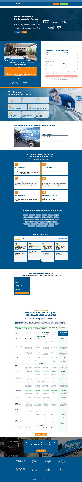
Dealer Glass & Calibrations (20, 460)
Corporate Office (48, 460)
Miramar (26, 221)
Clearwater (50, 215)
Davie (25, 217)
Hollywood (32, 219)
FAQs (34, 463)
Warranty (61, 463)
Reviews (50, 3)
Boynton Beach (31, 215)
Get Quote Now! (61, 76)
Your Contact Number (65, 52)
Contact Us (48, 468)
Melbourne (52, 219)
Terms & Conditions (61, 461)
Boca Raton (25, 215)
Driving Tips (34, 462)
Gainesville (26, 219)
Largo (42, 219)
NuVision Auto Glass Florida (20, 469)
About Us (46, 3)
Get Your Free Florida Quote (41, 434)
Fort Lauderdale (49, 217)
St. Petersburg (40, 223)
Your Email (47, 52)
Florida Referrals (47, 470)
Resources (34, 3)
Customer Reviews (21, 463)
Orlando (31, 221)
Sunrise (46, 223)
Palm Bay (36, 221)
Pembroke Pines (48, 221)
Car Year (46, 67)
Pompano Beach (27, 223)
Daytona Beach (30, 217)
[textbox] (50, 65)
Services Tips (34, 461)
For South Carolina (34, 470)
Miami (57, 219)
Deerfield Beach (37, 217)
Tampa (57, 223)
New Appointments (48, 461)
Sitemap (61, 464)
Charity (61, 460)
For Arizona (34, 468)
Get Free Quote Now (41, 450)
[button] (14, 251)
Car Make (46, 63)
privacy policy (63, 73)
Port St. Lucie (34, 223)
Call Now (24, 32)
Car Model (63, 63)
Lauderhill (46, 219)
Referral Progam (40, 3)
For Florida (34, 469)
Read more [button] (17, 247)
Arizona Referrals (48, 469)
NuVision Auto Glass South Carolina (20, 470)
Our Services (20, 461)
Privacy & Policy (61, 462)
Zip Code (46, 56)
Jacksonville (38, 215)
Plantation (55, 221)
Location (63, 56)
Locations (29, 3)
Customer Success (48, 462)
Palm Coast (42, 221)
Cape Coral (44, 215)
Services (23, 3)
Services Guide (34, 460)
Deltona (43, 217)
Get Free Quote (17, 32)
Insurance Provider (64, 67)
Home (15, 6)
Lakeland (37, 219)
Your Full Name (47, 59)
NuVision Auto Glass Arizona (20, 468)
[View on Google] (16, 243)
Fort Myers (56, 217)
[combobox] (53, 65)
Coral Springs (56, 215)
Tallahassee (51, 223)
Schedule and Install (48, 463)
